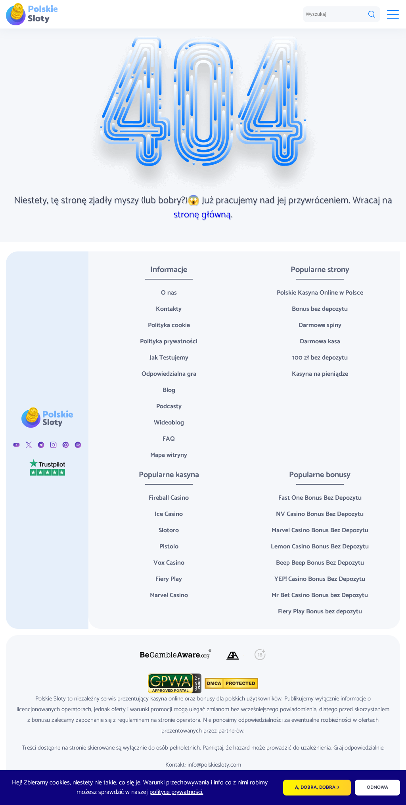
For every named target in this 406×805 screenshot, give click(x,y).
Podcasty (169, 406)
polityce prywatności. (176, 792)
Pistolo (168, 546)
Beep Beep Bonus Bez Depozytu (320, 563)
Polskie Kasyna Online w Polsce (320, 292)
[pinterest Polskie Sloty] (65, 444)
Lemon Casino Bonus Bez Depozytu (320, 546)
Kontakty (169, 309)
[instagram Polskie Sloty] (53, 444)
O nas (169, 292)
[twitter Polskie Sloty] (29, 444)
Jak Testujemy (168, 357)
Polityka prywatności (168, 341)
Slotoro (169, 530)
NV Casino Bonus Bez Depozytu (320, 514)
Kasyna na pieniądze (320, 374)
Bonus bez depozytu (320, 309)
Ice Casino (169, 514)
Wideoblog (169, 422)
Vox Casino (168, 563)
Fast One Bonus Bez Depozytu (320, 498)
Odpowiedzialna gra (169, 374)
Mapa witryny (168, 455)
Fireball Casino (169, 498)
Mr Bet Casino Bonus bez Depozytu (320, 595)
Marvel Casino (169, 595)
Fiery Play (168, 579)
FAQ (169, 439)
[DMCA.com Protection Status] (230, 683)
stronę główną (202, 215)
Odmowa (377, 787)
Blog (169, 390)
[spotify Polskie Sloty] (78, 444)
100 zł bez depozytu (320, 357)
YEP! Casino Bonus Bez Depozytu (319, 579)
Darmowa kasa (320, 341)
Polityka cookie (169, 325)
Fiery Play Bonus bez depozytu (320, 611)
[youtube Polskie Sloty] (16, 444)
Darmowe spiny (320, 325)
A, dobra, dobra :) (317, 787)
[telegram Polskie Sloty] (41, 444)
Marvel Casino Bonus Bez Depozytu (320, 530)
